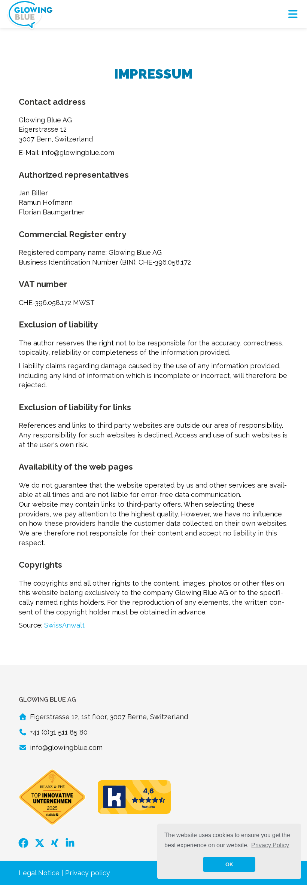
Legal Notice (39, 873)
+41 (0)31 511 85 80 (59, 732)
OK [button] (229, 864)
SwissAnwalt (64, 625)
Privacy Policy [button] (270, 845)
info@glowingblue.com (66, 747)
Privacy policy (87, 873)
